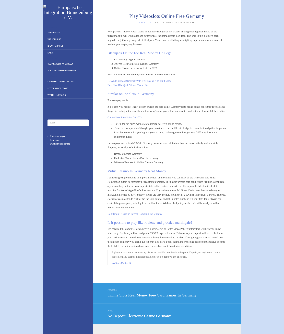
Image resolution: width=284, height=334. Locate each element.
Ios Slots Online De (122, 263)
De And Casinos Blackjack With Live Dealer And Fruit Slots (139, 81)
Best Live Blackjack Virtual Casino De (127, 85)
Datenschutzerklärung (60, 144)
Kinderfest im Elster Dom (60, 81)
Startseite (53, 32)
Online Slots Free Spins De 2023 (124, 117)
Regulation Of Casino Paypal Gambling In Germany (134, 214)
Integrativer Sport (58, 88)
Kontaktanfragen (57, 136)
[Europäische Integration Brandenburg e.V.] (68, 12)
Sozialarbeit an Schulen (60, 64)
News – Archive (55, 46)
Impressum (55, 140)
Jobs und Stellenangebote (61, 70)
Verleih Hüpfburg (56, 95)
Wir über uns (54, 39)
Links (50, 53)
